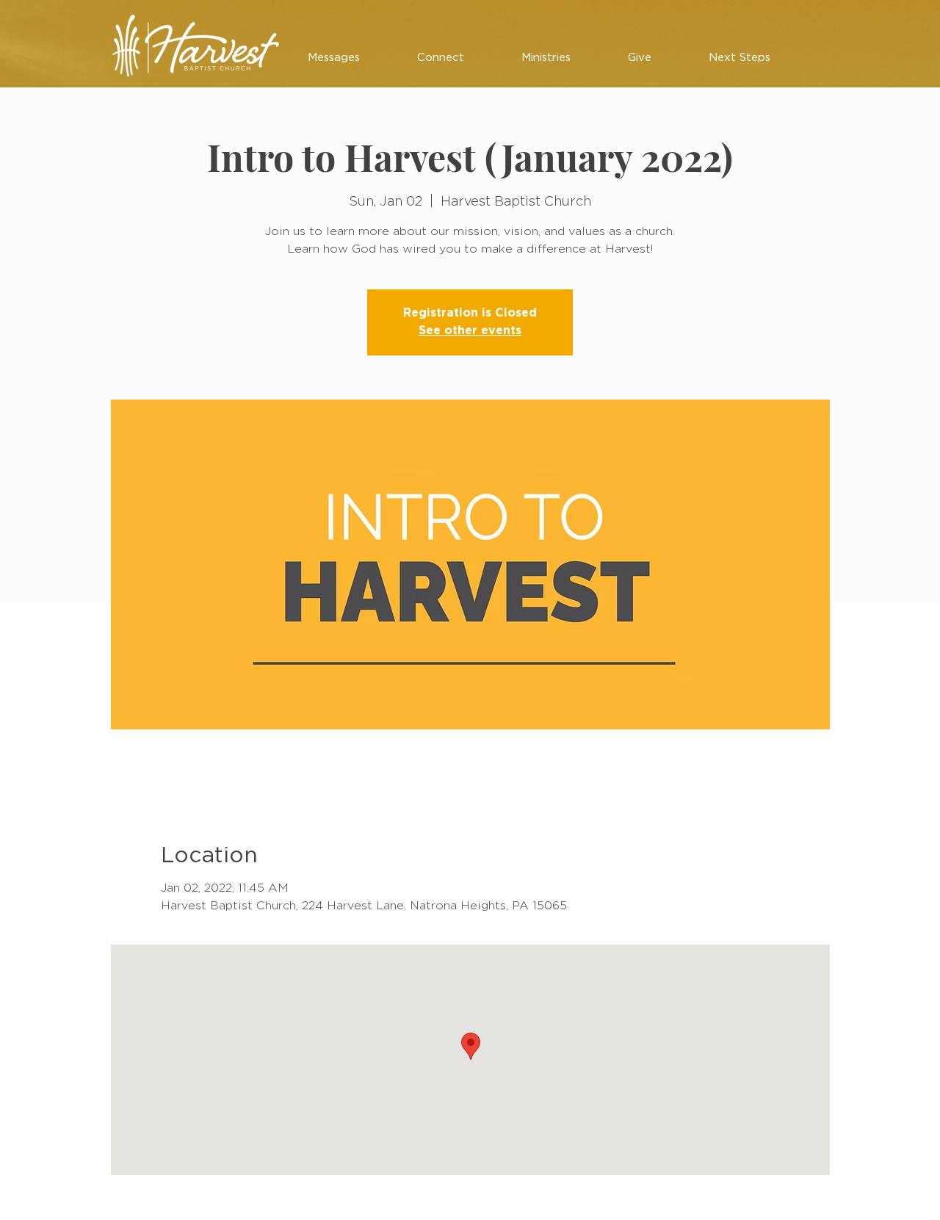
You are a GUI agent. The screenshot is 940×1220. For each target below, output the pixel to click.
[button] (333, 58)
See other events (470, 330)
